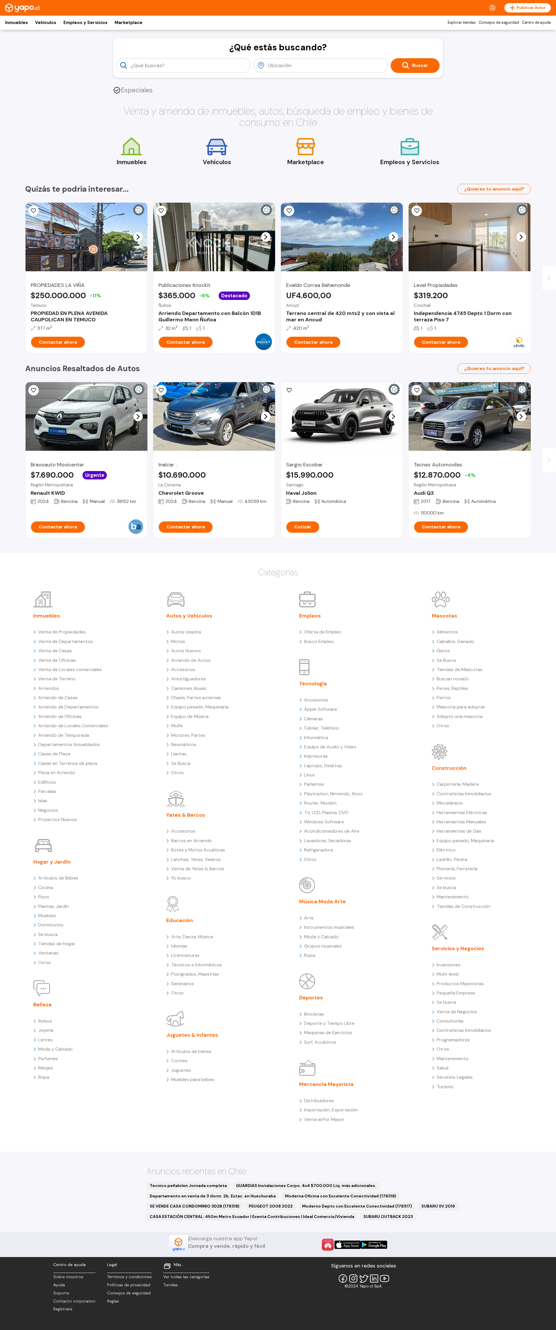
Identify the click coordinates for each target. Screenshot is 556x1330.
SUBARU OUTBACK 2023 (388, 1216)
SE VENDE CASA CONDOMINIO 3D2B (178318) (194, 1206)
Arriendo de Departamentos (68, 707)
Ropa (43, 1077)
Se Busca (180, 763)
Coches (179, 1061)
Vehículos (45, 22)
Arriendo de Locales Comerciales (73, 726)
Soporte (61, 1293)
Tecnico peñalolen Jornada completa (188, 1185)
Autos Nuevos (186, 651)
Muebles (47, 916)
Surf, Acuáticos (320, 1042)
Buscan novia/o (453, 679)
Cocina (45, 887)
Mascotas (444, 615)
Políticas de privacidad (128, 1285)
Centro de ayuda (536, 22)
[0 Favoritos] (33, 211)
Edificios (47, 782)
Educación (179, 920)
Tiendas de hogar (56, 944)
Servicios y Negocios (458, 948)
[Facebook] (343, 1278)
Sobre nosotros (68, 1276)
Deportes (311, 997)
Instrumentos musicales (329, 927)
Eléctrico (446, 850)
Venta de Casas (55, 651)
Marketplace (128, 22)
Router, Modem (320, 803)
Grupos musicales (323, 946)
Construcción (449, 768)
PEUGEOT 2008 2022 (271, 1206)
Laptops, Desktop (323, 766)
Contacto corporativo (74, 1301)
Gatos (443, 651)
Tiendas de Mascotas (459, 669)
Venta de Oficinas (57, 660)
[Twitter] (364, 1278)
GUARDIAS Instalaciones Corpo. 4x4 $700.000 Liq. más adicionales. (306, 1185)
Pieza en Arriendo (56, 773)
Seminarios (182, 984)
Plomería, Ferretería (457, 869)
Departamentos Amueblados (69, 744)
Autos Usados (186, 632)
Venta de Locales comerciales (70, 669)
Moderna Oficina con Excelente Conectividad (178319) (340, 1196)
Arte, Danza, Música (192, 937)
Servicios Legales (455, 1077)
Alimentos (447, 632)
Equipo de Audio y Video (330, 747)
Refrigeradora (318, 850)
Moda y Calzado (55, 1049)
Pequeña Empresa (456, 993)
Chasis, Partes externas (196, 698)
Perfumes (48, 1059)
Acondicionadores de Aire (331, 831)
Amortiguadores (188, 679)
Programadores (453, 1040)
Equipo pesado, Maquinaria (199, 707)
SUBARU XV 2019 (438, 1206)
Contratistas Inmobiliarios (464, 794)
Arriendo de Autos (191, 660)
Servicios (446, 878)
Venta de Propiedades (62, 632)
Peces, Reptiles (452, 688)
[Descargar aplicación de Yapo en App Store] (347, 1245)
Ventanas (48, 953)
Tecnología (313, 683)
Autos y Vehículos (189, 615)
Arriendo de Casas (58, 698)
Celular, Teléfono (321, 728)
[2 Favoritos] (416, 390)
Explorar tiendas (462, 22)
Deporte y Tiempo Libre (329, 1023)
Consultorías (450, 1021)
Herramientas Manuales (461, 822)
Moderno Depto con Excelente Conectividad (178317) (357, 1206)
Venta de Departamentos (65, 641)
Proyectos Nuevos (57, 819)
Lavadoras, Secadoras (327, 841)
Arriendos (48, 688)
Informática (316, 737)
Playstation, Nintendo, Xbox (333, 794)
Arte (309, 918)
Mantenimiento (453, 897)
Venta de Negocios (457, 1012)
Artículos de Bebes (58, 878)
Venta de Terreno (57, 679)
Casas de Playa (54, 754)
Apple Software (320, 709)
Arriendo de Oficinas (60, 716)
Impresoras (316, 756)
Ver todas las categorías (186, 1276)
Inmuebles (16, 22)
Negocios (48, 810)
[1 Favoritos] (161, 390)
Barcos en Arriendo (191, 841)
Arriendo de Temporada (63, 735)
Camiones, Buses (188, 688)
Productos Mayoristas (460, 984)
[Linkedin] (374, 1278)
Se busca (48, 934)
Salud (442, 1068)
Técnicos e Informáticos (196, 965)
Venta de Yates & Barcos (197, 869)
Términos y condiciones (129, 1276)
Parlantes (314, 784)
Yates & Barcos (185, 814)
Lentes (45, 1040)
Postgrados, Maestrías (195, 974)
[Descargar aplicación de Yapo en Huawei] (327, 1244)
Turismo (445, 1087)
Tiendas (170, 1285)
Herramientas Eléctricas (462, 812)
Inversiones (448, 965)
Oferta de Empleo (322, 632)
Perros (444, 698)
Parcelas (47, 791)
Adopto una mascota (459, 716)
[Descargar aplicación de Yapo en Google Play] (374, 1245)
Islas (42, 801)
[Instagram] (353, 1278)
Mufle (177, 726)
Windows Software (324, 822)
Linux (309, 775)
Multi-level (447, 974)
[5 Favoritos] (161, 211)
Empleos (310, 615)
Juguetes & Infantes (192, 1035)
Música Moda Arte (322, 901)
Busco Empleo (319, 641)
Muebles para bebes (192, 1079)
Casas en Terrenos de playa (67, 763)
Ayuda (59, 1285)
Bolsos (45, 1021)
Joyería (45, 1030)
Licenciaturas (185, 955)
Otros (44, 962)
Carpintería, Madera (458, 784)
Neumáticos (183, 744)
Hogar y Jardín (52, 861)
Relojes (45, 1068)
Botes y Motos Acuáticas (198, 850)
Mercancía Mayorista (326, 1084)
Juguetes (181, 1070)
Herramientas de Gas (459, 831)
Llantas (178, 754)
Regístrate (62, 1309)
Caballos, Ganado (455, 641)
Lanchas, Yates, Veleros (196, 859)
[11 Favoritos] (416, 211)
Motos (178, 641)
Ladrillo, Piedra (452, 859)
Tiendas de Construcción (463, 906)
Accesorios (183, 669)
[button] (137, 236)
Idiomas (179, 946)
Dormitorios (50, 925)
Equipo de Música (190, 716)
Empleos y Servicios (85, 22)
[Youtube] (384, 1278)
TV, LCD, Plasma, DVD (326, 812)
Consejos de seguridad (499, 22)
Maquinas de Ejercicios (328, 1032)
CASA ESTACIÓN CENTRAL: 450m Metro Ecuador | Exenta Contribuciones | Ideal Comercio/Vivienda (252, 1216)
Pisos (43, 897)
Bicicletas (314, 1014)
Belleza (42, 1004)
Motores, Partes (188, 735)
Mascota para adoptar (461, 707)
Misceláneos (450, 803)
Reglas (113, 1301)
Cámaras (313, 719)
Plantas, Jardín (53, 906)
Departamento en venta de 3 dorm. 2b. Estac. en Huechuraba (213, 1196)
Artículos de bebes (191, 1051)
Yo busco (181, 878)
